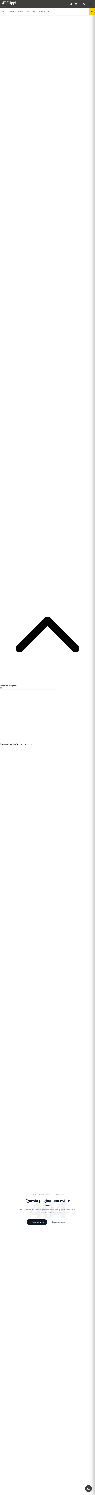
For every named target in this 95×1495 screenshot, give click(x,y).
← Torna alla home (37, 1222)
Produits (11, 11)
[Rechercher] (71, 4)
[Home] (3, 11)
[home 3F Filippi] (9, 3)
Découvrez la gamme (24, 744)
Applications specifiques (26, 11)
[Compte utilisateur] (84, 4)
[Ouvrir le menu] (90, 4)
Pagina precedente (58, 1222)
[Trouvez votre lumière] (92, 11)
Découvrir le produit (8, 744)
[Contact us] (88, 1488)
